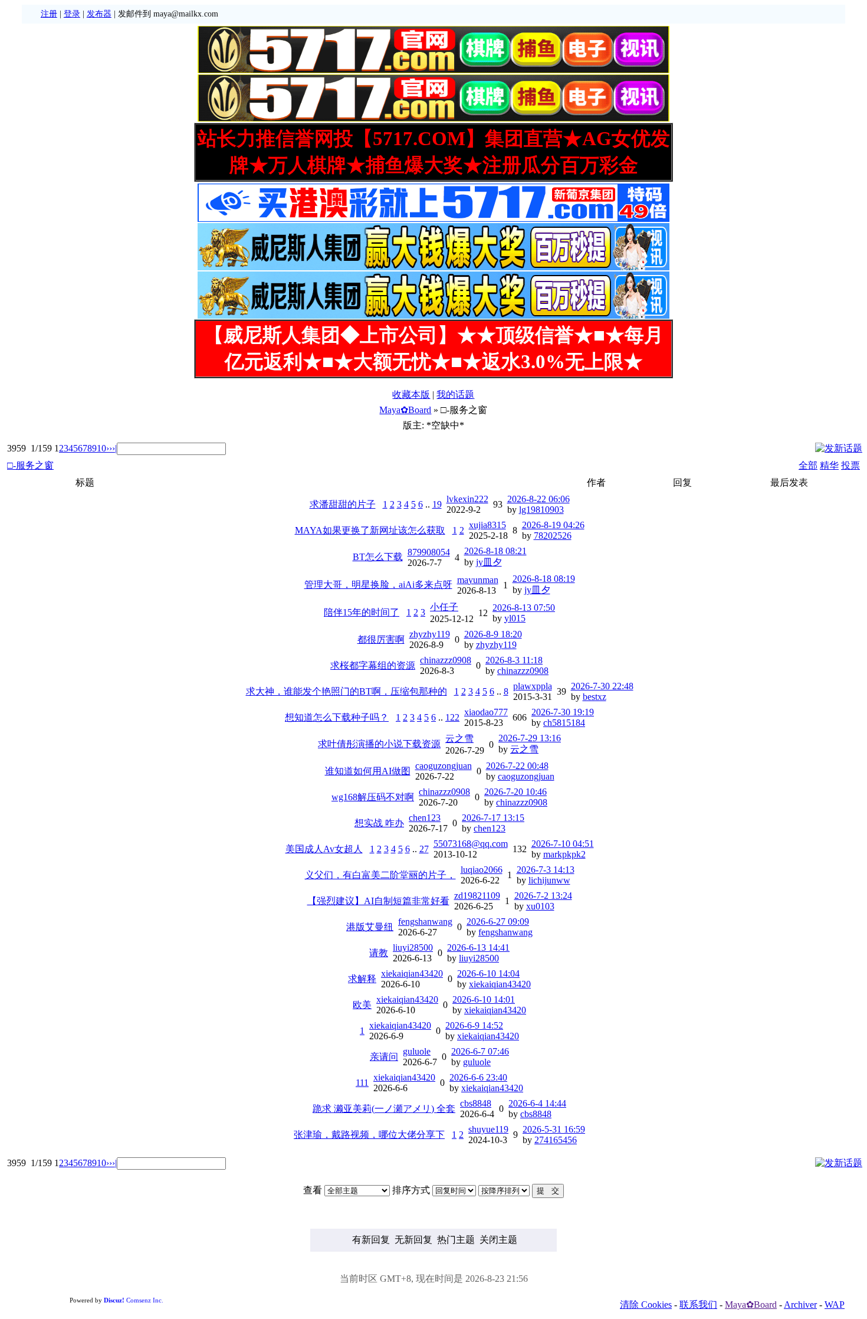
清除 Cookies (646, 1305)
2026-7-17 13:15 (493, 818)
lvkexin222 (467, 499)
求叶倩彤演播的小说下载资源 (379, 744)
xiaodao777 (486, 712)
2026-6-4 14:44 (537, 1103)
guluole (417, 1051)
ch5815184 (564, 723)
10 (101, 448)
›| (114, 448)
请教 (378, 953)
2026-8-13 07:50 (523, 608)
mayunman (477, 580)
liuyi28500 (413, 947)
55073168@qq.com (471, 844)
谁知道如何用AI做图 (367, 771)
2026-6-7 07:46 (480, 1051)
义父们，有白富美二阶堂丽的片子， (380, 875)
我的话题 (455, 395)
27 (424, 849)
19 (437, 504)
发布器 (99, 13)
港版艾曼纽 (369, 927)
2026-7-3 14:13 (545, 870)
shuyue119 (488, 1129)
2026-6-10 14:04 (488, 973)
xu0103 (540, 906)
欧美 (362, 1005)
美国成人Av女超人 (324, 849)
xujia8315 (487, 525)
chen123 (425, 818)
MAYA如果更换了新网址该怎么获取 (370, 530)
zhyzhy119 (429, 634)
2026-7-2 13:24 (543, 896)
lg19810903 (541, 510)
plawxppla (532, 686)
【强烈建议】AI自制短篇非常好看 (378, 901)
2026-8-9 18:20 (493, 634)
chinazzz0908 (445, 660)
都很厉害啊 (381, 639)
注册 (49, 13)
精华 (829, 465)
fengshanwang (425, 922)
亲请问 (384, 1057)
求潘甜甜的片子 (343, 504)
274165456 (555, 1140)
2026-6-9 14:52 (474, 1025)
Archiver (800, 1305)
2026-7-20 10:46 (515, 792)
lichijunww (549, 880)
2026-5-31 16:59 (554, 1129)
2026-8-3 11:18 (514, 660)
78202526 (553, 536)
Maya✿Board (405, 410)
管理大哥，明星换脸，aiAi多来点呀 (378, 585)
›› (109, 448)
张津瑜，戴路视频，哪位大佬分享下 (369, 1135)
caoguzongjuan (443, 766)
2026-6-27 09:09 (498, 922)
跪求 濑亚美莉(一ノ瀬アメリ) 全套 (384, 1109)
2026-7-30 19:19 (562, 712)
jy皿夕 (489, 562)
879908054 (429, 552)
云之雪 (459, 739)
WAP (835, 1305)
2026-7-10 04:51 (562, 844)
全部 (808, 465)
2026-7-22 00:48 (517, 766)
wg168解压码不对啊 (372, 797)
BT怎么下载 (378, 557)
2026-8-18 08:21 (495, 551)
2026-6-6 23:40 (478, 1077)
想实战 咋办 (379, 823)
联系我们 (698, 1305)
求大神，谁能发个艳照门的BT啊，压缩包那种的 (346, 691)
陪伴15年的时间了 (361, 612)
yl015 (515, 618)
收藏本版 (411, 395)
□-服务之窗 (30, 465)
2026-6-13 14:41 (478, 947)
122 (452, 717)
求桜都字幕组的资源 (372, 665)
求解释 (362, 979)
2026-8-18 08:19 (544, 579)
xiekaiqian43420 (412, 973)
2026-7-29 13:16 (529, 738)
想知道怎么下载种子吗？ (337, 717)
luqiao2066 (482, 870)
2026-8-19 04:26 (553, 525)
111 (362, 1083)
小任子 (444, 607)
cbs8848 (475, 1103)
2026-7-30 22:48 (602, 686)
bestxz (594, 697)
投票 (850, 465)
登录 (72, 13)
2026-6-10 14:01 (483, 999)
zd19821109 (477, 896)
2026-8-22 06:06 (538, 499)
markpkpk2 (564, 854)
